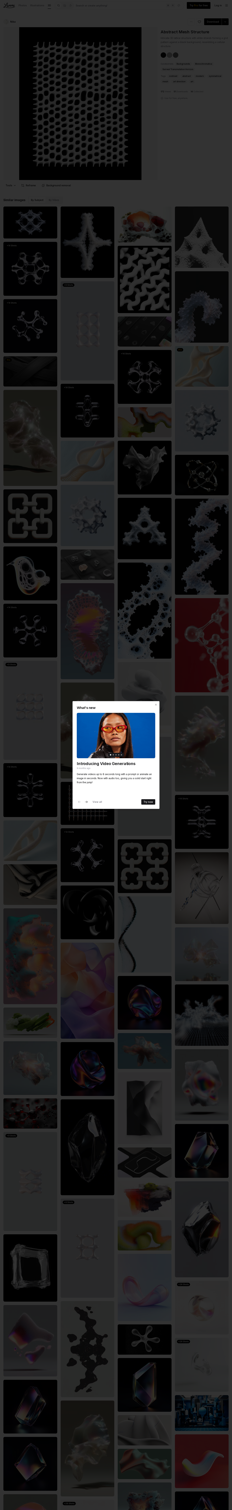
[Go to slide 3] (116, 755)
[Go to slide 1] (110, 755)
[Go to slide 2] (113, 755)
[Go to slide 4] (118, 755)
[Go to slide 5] (121, 755)
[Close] (156, 705)
